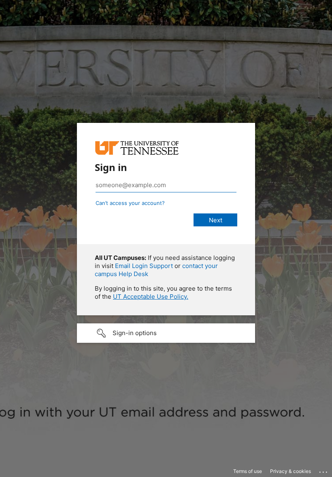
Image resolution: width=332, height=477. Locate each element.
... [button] (324, 470)
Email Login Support (144, 266)
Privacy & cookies (290, 471)
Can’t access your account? (130, 203)
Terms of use (247, 471)
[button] (166, 333)
